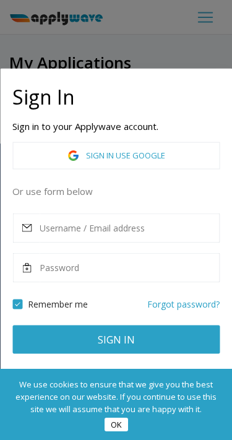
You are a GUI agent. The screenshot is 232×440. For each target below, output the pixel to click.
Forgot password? (183, 303)
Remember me (58, 303)
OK (116, 424)
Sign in (116, 339)
